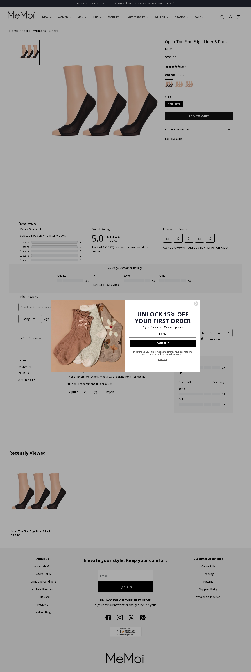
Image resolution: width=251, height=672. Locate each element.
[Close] (196, 303)
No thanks (162, 359)
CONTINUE (163, 343)
